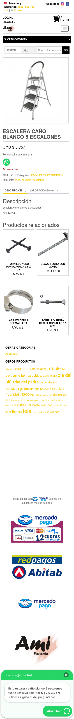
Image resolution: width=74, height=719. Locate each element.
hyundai (12, 394)
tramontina (38, 412)
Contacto (19, 10)
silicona (63, 404)
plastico (9, 404)
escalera (26, 180)
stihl (8, 412)
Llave (14, 400)
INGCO (25, 394)
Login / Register (10, 19)
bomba (26, 375)
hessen (45, 389)
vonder (54, 412)
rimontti (25, 404)
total (28, 410)
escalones (38, 180)
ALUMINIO (11, 353)
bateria (59, 368)
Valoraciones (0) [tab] (42, 190)
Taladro (16, 411)
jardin (53, 394)
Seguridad (46, 405)
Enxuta (12, 388)
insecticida (35, 394)
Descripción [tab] (13, 190)
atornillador (38, 369)
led (8, 399)
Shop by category (15, 39)
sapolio (36, 405)
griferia (35, 388)
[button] (66, 674)
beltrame (12, 375)
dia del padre (27, 382)
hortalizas (58, 388)
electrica (52, 382)
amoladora (22, 368)
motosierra (23, 400)
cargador (44, 375)
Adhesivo (9, 369)
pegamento (35, 400)
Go (66, 50)
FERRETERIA (55, 175)
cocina (53, 375)
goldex (24, 388)
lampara (61, 394)
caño (17, 180)
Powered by (11, 675)
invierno (44, 395)
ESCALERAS (38, 175)
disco (43, 382)
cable (36, 375)
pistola (61, 400)
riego (16, 405)
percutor (45, 400)
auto (49, 369)
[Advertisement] (37, 452)
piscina (53, 400)
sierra (56, 404)
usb (47, 412)
